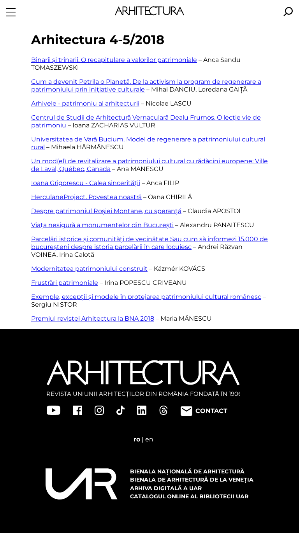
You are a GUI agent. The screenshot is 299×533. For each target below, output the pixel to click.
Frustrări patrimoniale (64, 282)
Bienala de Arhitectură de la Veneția (191, 479)
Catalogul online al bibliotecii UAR (189, 496)
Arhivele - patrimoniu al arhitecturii (85, 103)
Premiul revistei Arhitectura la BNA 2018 (92, 318)
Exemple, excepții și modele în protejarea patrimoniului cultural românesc (146, 296)
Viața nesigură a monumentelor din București (102, 225)
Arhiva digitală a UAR (166, 488)
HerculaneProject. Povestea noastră (86, 197)
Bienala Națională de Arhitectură (187, 471)
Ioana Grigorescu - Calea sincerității (85, 183)
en (149, 439)
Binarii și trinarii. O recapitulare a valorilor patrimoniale (114, 60)
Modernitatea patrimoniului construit (89, 268)
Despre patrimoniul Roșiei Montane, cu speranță (106, 211)
